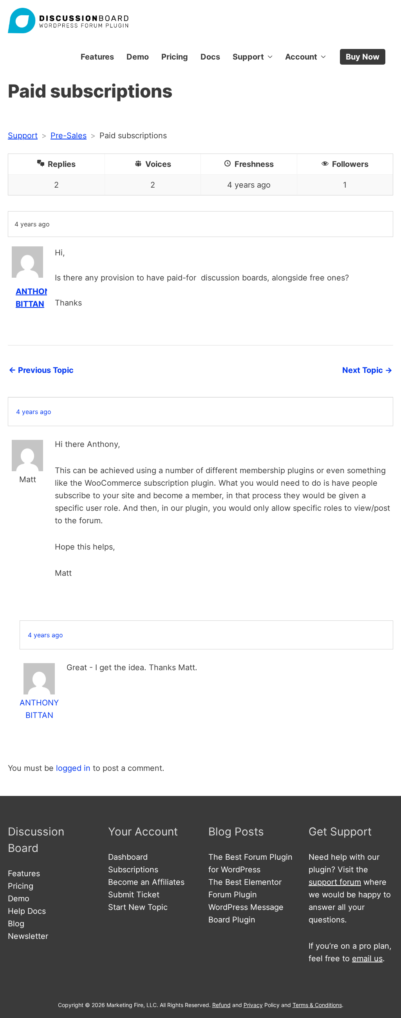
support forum (335, 882)
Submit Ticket (133, 894)
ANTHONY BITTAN (39, 709)
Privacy (253, 1005)
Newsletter (28, 936)
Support (248, 56)
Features (97, 56)
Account (301, 56)
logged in (73, 768)
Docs (210, 56)
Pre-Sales (69, 135)
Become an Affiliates (146, 882)
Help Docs (27, 911)
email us (367, 958)
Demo (137, 56)
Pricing (174, 56)
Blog (16, 923)
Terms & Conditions (317, 1005)
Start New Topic (138, 907)
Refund (221, 1005)
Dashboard (128, 857)
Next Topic (367, 370)
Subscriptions (133, 869)
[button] (362, 57)
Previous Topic (41, 370)
